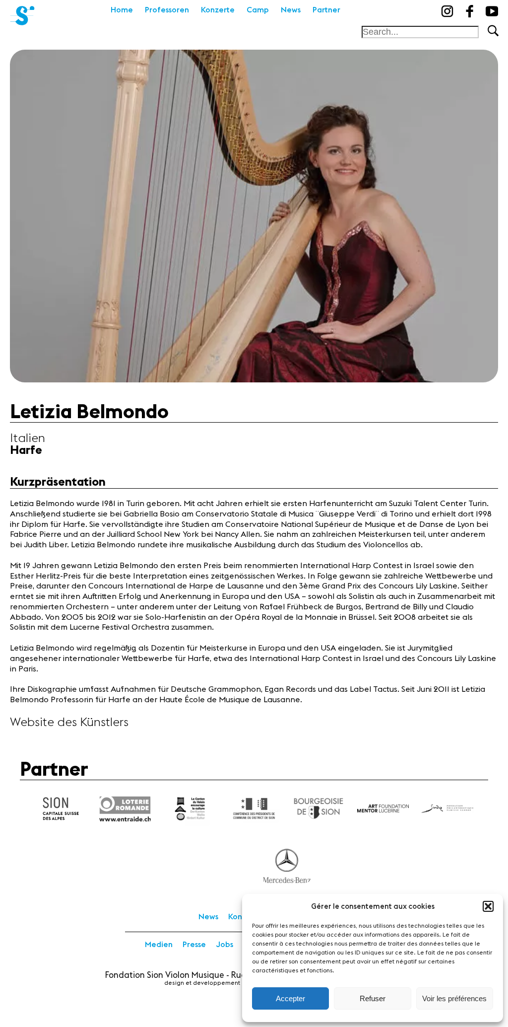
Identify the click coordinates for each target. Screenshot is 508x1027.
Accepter (290, 998)
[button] (488, 906)
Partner (326, 10)
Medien (159, 945)
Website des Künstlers (69, 723)
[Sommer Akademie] (22, 12)
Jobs (224, 945)
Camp (258, 10)
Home (122, 10)
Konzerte (218, 10)
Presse (194, 945)
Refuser (372, 998)
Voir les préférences (454, 998)
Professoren (167, 10)
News (291, 10)
